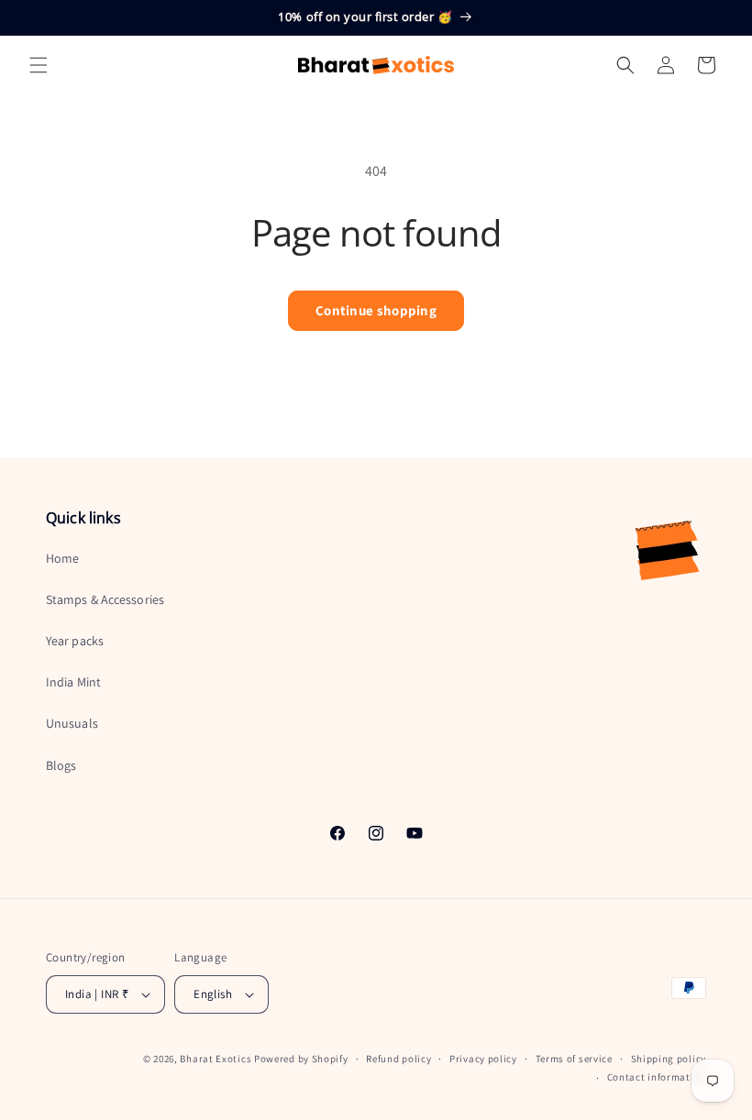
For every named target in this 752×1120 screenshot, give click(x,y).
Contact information (656, 1077)
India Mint (73, 682)
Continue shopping (376, 310)
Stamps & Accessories (105, 599)
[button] (38, 65)
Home (62, 558)
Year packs (75, 640)
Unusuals (72, 723)
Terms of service (574, 1058)
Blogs (61, 765)
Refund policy (398, 1058)
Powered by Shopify (301, 1058)
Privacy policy (483, 1058)
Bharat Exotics (215, 1058)
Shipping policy (669, 1058)
